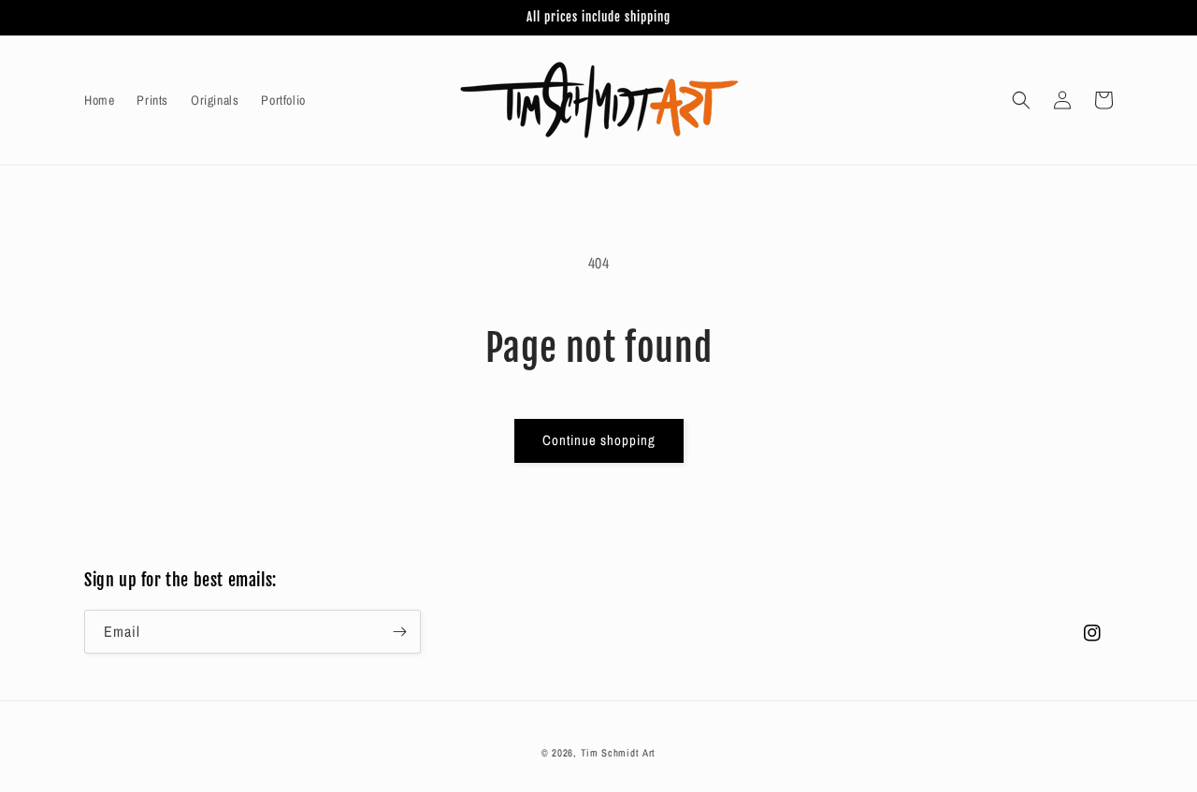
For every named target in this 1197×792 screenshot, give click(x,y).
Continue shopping (599, 440)
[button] (1021, 100)
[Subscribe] (399, 632)
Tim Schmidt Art (618, 752)
